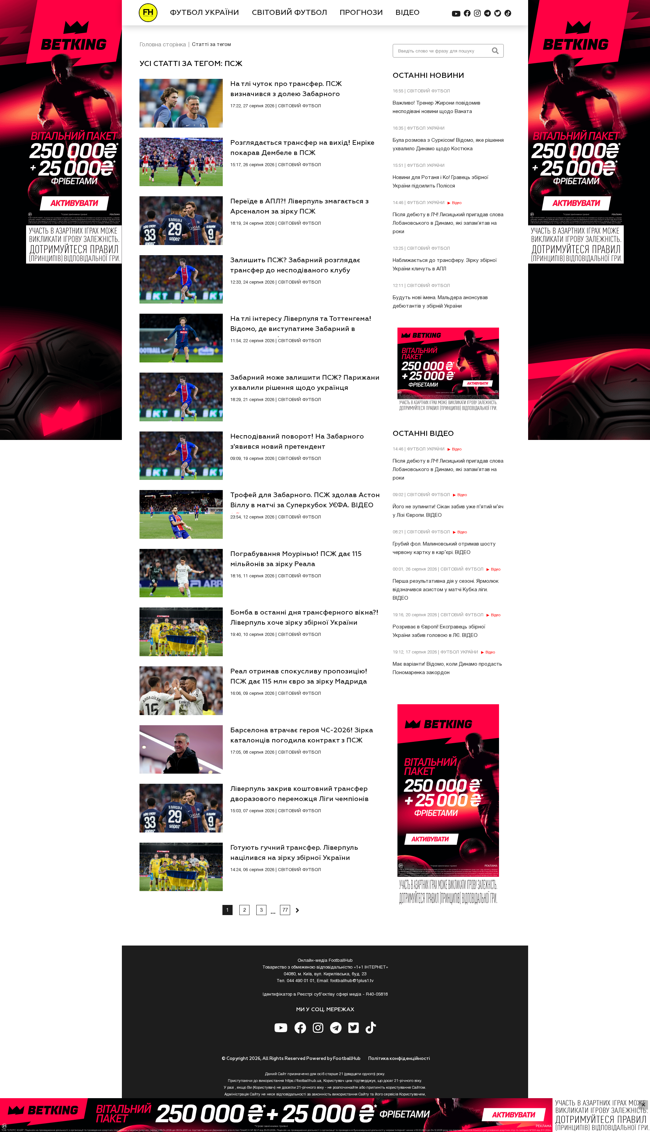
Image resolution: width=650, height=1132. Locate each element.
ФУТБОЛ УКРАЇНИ (204, 13)
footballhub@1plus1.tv (352, 981)
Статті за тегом (211, 44)
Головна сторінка (162, 44)
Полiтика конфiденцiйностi (399, 1059)
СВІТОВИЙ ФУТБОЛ (289, 13)
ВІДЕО (407, 13)
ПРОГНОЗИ (361, 13)
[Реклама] (325, 1115)
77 (285, 910)
